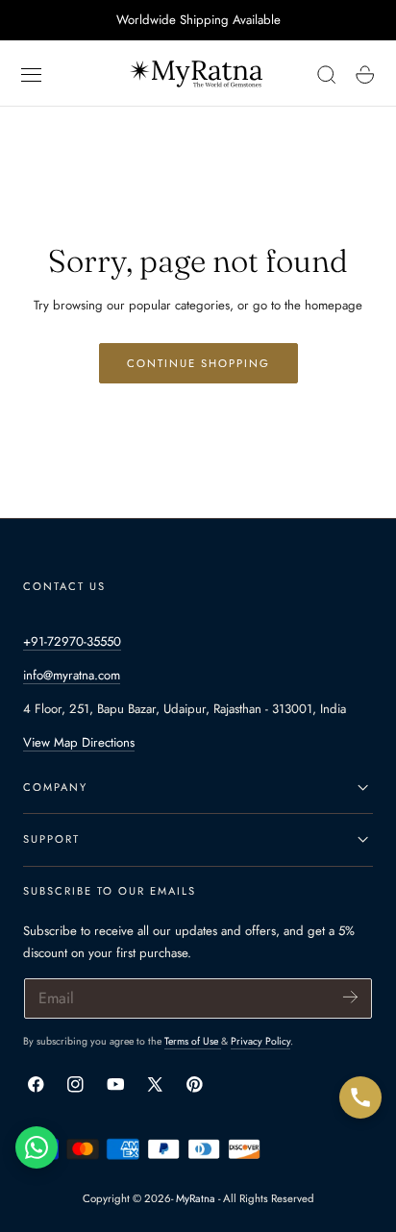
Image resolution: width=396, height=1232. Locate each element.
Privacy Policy (260, 1041)
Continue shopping (198, 363)
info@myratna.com (71, 675)
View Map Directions (79, 742)
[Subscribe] (350, 997)
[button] (31, 75)
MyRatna (195, 1198)
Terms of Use (192, 1041)
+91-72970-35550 (72, 641)
